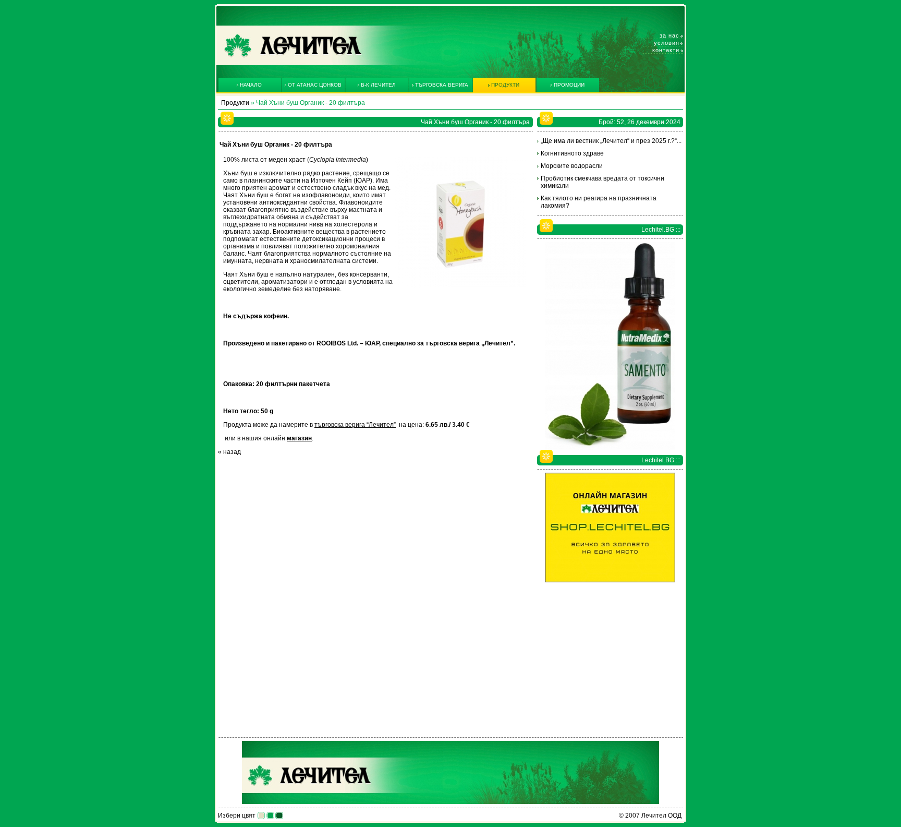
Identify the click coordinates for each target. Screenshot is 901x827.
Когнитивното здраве (572, 153)
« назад (229, 452)
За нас (669, 35)
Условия (666, 43)
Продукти (235, 102)
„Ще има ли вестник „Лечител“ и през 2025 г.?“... (611, 141)
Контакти (665, 50)
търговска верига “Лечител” (355, 424)
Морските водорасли (572, 166)
